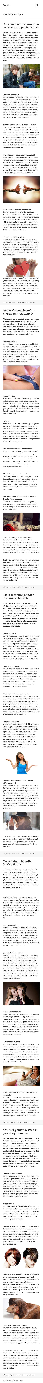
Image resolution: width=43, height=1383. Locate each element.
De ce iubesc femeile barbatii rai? (17, 862)
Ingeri (6, 4)
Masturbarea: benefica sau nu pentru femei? (19, 311)
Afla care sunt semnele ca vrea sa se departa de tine (21, 25)
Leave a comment (29, 303)
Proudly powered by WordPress (12, 1380)
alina (19, 303)
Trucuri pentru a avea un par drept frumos (21, 1131)
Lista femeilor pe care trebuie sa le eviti (18, 596)
